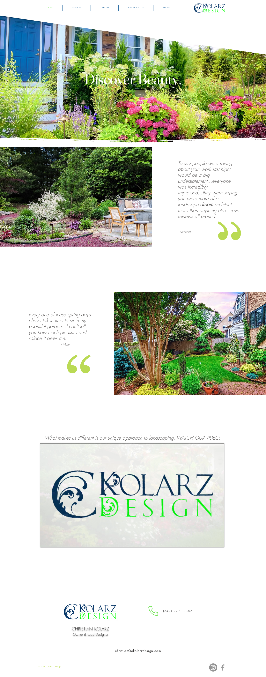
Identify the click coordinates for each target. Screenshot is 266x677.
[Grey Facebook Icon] (223, 667)
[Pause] (45, 541)
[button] (77, 8)
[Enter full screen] (218, 541)
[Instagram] (213, 667)
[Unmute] (52, 541)
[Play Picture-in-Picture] (212, 541)
